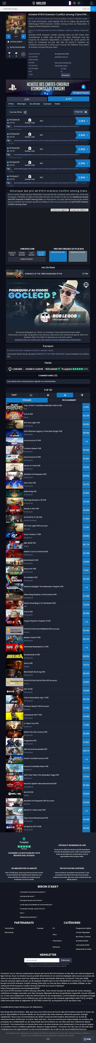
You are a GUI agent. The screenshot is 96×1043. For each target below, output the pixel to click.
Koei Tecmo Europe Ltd (63, 63)
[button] (91, 3)
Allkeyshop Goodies (83, 949)
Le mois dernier (41, 254)
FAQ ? (22, 913)
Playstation (57, 941)
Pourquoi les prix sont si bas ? (31, 900)
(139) (85, 369)
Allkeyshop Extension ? (28, 917)
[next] (23, 36)
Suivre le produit (26, 259)
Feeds (57, 104)
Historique (21, 104)
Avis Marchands (82, 941)
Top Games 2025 (82, 945)
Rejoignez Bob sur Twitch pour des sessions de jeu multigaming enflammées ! (48, 340)
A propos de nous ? (27, 896)
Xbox (55, 934)
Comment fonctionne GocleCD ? (32, 892)
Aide (88, 1039)
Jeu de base (34, 104)
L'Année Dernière (22, 254)
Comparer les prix (15, 129)
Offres (11, 104)
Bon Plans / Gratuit (83, 937)
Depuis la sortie (12, 254)
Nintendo (56, 947)
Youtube (40, 928)
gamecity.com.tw (61, 57)
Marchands (9, 932)
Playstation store (61, 66)
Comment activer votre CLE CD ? (32, 909)
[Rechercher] (93, 9)
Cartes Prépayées (83, 932)
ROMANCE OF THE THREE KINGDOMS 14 (50, 354)
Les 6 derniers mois (31, 254)
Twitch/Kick (9, 928)
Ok (48, 1039)
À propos (47, 104)
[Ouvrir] (4, 3)
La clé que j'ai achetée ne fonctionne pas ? (36, 905)
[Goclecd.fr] (39, 3)
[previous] (8, 36)
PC (62, 69)
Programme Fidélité (83, 928)
